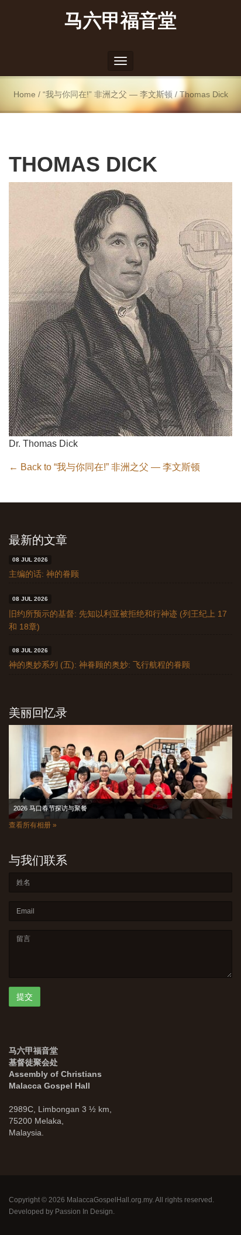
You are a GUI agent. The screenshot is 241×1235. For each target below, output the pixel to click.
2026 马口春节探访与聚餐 (50, 808)
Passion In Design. (85, 1211)
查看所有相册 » (33, 825)
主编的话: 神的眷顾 (44, 574)
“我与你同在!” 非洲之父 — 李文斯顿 (108, 94)
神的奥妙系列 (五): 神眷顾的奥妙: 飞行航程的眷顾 (99, 664)
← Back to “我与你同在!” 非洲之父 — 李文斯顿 (104, 467)
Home (24, 94)
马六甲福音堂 (120, 19)
